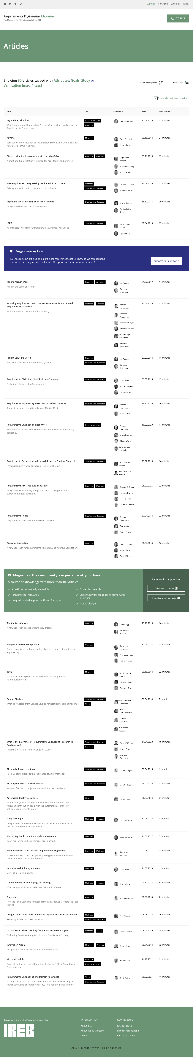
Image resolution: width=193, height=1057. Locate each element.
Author (117, 111)
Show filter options (148, 82)
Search (186, 4)
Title (8, 111)
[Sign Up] (5, 4)
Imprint (85, 1048)
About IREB (86, 1025)
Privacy (95, 1048)
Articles (151, 4)
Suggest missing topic (166, 261)
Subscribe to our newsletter (164, 598)
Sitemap (75, 1048)
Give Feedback (124, 1025)
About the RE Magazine (92, 1030)
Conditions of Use (111, 1048)
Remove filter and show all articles (172, 98)
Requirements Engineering (29, 17)
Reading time (165, 111)
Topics (180, 18)
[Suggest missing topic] (15, 4)
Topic (86, 111)
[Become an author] (21, 4)
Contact (85, 1035)
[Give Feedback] (10, 4)
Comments (163, 4)
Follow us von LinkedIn (164, 588)
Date (143, 111)
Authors (175, 4)
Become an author (126, 1035)
